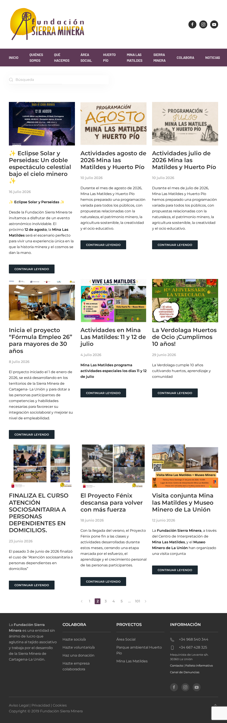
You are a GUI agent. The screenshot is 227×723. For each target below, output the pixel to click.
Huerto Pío (109, 57)
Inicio (13, 57)
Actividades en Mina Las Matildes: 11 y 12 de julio (113, 337)
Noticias (212, 57)
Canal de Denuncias (184, 672)
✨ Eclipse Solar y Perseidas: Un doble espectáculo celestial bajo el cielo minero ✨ (40, 167)
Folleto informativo (199, 665)
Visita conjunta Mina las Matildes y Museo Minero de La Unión (182, 502)
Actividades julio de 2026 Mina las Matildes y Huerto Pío (184, 160)
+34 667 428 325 (193, 647)
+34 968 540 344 (193, 639)
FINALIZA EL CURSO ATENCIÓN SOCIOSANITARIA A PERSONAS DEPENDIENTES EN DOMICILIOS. (38, 513)
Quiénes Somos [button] (36, 57)
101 (137, 601)
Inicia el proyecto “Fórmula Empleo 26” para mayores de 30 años (40, 341)
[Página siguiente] (145, 601)
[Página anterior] (81, 601)
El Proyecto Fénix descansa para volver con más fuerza (111, 502)
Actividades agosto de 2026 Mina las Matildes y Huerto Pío (113, 160)
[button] (215, 706)
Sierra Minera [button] (159, 57)
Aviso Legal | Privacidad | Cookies (38, 705)
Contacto (176, 665)
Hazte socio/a (74, 639)
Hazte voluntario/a (79, 647)
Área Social (86, 57)
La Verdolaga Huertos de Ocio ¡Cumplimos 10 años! (184, 337)
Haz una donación (78, 655)
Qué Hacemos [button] (61, 57)
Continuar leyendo (31, 269)
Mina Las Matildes (134, 57)
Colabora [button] (185, 57)
